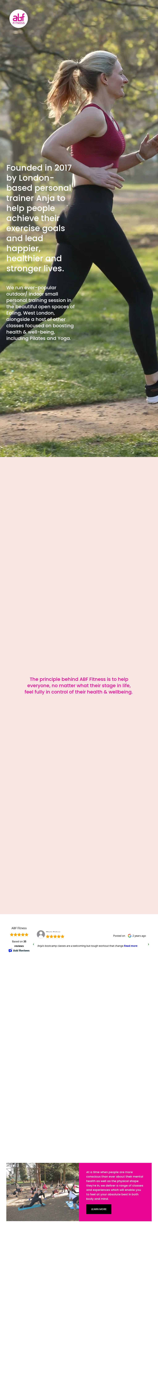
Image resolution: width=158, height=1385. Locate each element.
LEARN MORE (98, 1209)
